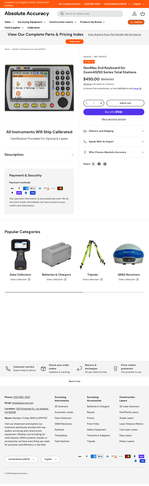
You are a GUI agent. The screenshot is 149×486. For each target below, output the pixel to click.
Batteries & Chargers (56, 274)
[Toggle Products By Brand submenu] (103, 22)
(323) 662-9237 (92, 4)
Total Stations (62, 441)
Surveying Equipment (30, 22)
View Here (75, 41)
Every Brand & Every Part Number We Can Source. (114, 34)
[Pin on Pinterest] (105, 164)
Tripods (92, 274)
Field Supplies (12, 27)
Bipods (90, 412)
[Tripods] (92, 254)
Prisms (90, 418)
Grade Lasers (126, 418)
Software (59, 429)
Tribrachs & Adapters (98, 435)
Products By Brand (90, 22)
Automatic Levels (64, 412)
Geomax (87, 56)
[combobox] (90, 13)
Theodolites (61, 435)
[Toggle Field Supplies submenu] (22, 27)
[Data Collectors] (20, 254)
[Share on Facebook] (99, 164)
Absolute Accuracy (19, 473)
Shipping (87, 84)
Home (7, 49)
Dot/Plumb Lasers (129, 412)
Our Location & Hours (69, 4)
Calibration (33, 27)
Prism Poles (93, 423)
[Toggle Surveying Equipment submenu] (44, 22)
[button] (142, 13)
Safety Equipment (96, 429)
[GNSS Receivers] (128, 254)
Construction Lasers (61, 22)
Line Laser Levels (128, 429)
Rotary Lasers (126, 441)
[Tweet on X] (93, 164)
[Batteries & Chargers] (56, 254)
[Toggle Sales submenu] (13, 22)
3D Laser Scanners (129, 406)
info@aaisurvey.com (22, 402)
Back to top (74, 381)
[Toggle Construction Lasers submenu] (75, 22)
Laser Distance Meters (131, 423)
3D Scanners (61, 406)
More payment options (114, 119)
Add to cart (125, 103)
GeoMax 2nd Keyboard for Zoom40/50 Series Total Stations (29, 49)
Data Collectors (20, 274)
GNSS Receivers (129, 274)
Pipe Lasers (125, 435)
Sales (8, 22)
